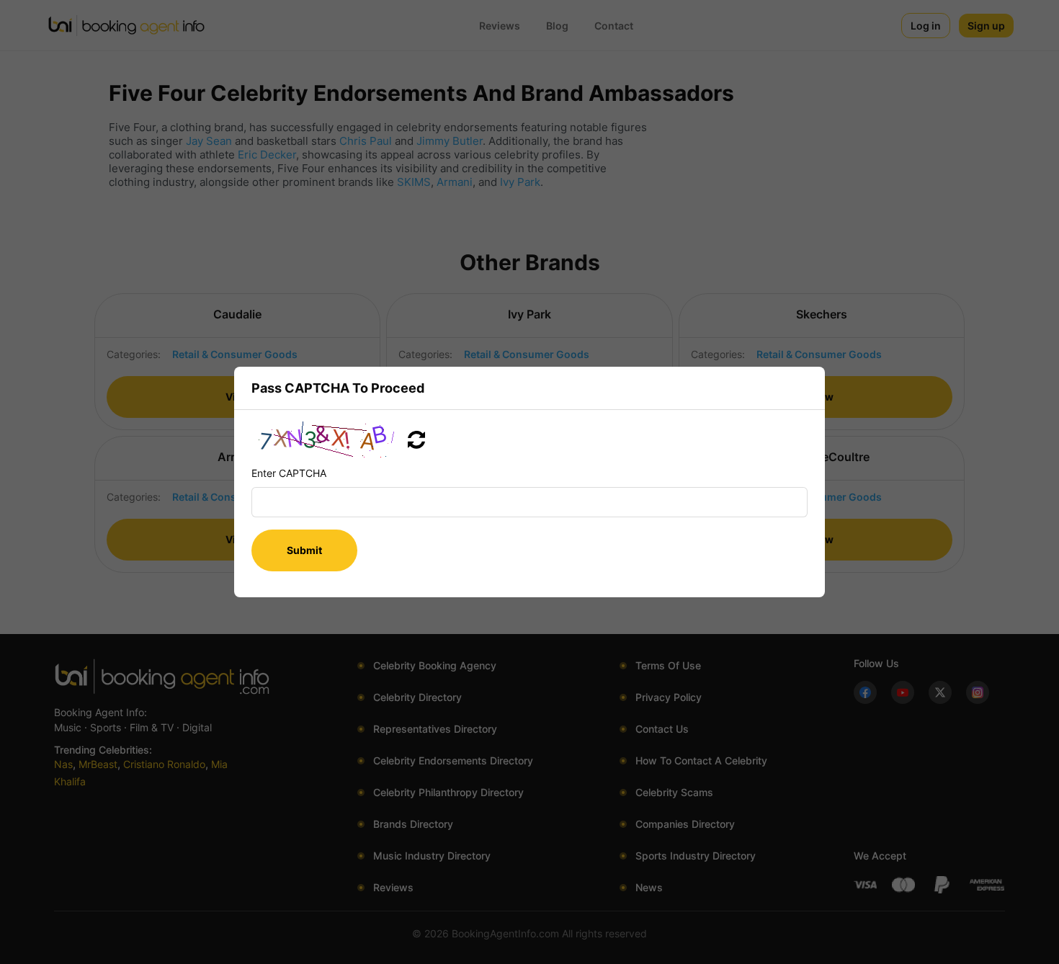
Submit (304, 550)
